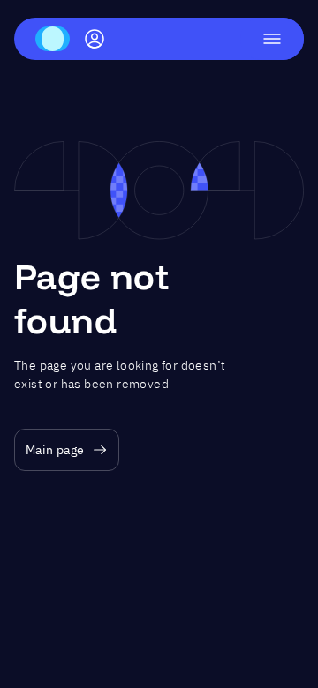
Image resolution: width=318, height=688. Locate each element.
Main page (55, 450)
